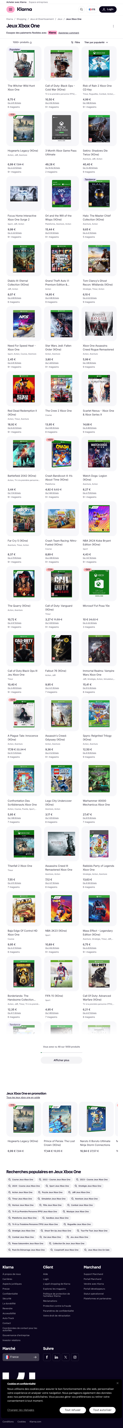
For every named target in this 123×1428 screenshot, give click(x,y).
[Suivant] (112, 1127)
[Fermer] (117, 1383)
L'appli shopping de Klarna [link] (56, 1284)
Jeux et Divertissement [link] (42, 19)
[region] (61, 1398)
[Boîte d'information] (31, 42)
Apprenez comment (68, 32)
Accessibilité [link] (9, 1313)
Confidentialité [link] (10, 1293)
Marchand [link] (92, 1267)
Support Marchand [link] (93, 1274)
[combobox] (96, 42)
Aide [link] (45, 1274)
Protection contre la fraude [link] (57, 1306)
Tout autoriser (102, 1410)
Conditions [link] (8, 1421)
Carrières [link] (7, 1279)
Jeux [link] (59, 19)
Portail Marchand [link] (92, 1279)
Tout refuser (73, 1410)
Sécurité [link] (7, 1298)
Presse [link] (6, 1288)
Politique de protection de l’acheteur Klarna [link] (56, 1295)
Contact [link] (7, 1323)
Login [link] (46, 1279)
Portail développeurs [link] (94, 1288)
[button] (92, 9)
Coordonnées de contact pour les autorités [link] (20, 1329)
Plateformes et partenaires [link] (97, 1298)
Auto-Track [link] (8, 1318)
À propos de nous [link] (12, 1274)
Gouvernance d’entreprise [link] (16, 1335)
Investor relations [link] (11, 1340)
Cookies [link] (21, 1421)
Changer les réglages (20, 1410)
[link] (47, 1357)
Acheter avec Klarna (16, 2)
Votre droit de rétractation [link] (56, 1315)
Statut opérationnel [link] (94, 1293)
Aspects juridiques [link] (12, 1284)
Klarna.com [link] (35, 1421)
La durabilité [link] (9, 1303)
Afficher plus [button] (61, 1060)
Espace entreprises (38, 2)
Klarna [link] (9, 19)
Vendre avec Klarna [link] (94, 1284)
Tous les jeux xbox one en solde (23, 1097)
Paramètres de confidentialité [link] (58, 1311)
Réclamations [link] (50, 1301)
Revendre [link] (7, 1308)
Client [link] (48, 1267)
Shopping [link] (21, 19)
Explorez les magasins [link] (54, 1288)
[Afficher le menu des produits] (113, 26)
